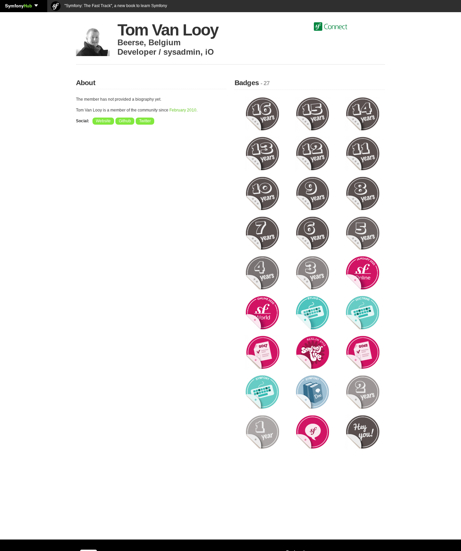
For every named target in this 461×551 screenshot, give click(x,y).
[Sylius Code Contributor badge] (312, 312)
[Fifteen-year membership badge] (312, 113)
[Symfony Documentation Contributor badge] (312, 392)
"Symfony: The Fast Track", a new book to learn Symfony (115, 5)
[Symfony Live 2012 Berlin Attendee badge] (312, 352)
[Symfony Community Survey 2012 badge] (362, 352)
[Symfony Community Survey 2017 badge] (262, 352)
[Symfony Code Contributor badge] (262, 392)
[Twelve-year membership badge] (312, 153)
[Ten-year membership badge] (262, 193)
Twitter (145, 121)
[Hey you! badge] (362, 431)
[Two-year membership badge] (362, 392)
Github (125, 121)
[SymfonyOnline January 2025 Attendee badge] (362, 272)
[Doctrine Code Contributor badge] (362, 312)
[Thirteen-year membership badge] (262, 153)
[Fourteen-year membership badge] (362, 113)
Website (103, 121)
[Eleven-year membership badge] (362, 153)
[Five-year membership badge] (362, 232)
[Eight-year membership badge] (362, 193)
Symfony (18, 5)
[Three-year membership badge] (312, 272)
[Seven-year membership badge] (262, 232)
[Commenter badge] (312, 431)
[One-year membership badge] (262, 431)
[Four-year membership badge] (262, 272)
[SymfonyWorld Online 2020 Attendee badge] (262, 312)
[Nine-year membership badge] (312, 193)
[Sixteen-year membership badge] (262, 113)
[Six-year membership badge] (312, 232)
